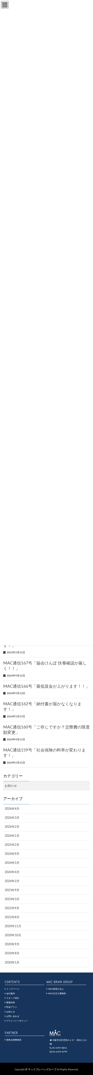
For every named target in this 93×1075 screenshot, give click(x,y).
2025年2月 (12, 844)
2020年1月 (12, 962)
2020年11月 (13, 926)
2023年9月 (12, 890)
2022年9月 (12, 908)
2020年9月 (12, 944)
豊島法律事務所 (13, 1040)
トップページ (12, 989)
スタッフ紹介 (12, 998)
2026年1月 (12, 835)
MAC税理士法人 (55, 989)
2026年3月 (12, 817)
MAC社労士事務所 (56, 994)
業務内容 (10, 1003)
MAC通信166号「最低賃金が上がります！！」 (46, 686)
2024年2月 (12, 881)
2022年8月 (12, 917)
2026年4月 (12, 808)
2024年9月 (12, 853)
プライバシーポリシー (17, 1021)
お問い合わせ (12, 1016)
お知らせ (11, 785)
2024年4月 (12, 872)
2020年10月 (13, 935)
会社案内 (10, 994)
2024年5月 (12, 862)
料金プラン (11, 1007)
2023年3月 (12, 899)
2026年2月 (12, 826)
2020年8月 (12, 953)
